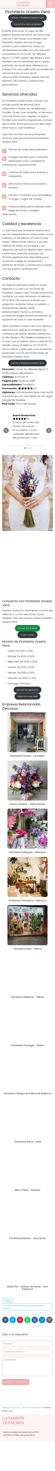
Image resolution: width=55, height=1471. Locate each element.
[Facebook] (5, 1320)
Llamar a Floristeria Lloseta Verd (27, 17)
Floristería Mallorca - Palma (27, 997)
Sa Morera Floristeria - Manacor (27, 900)
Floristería (8, 1300)
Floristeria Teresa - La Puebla (27, 755)
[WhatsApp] (27, 1320)
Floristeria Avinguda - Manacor (27, 852)
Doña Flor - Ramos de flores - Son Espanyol (27, 1288)
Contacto (7, 1435)
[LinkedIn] (35, 1320)
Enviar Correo (27, 634)
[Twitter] (12, 1320)
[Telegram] (42, 1320)
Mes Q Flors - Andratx (27, 1190)
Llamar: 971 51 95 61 (27, 628)
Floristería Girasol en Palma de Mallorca (27, 1093)
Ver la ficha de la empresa (27, 24)
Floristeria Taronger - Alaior (27, 1045)
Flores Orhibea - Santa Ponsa (27, 804)
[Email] (49, 1320)
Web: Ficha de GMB (27, 696)
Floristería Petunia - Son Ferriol (27, 1238)
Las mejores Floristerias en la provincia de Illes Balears (24, 1307)
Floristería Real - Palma (27, 948)
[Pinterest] (20, 1320)
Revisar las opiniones (27, 689)
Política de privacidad (23, 1435)
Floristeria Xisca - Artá (27, 1141)
